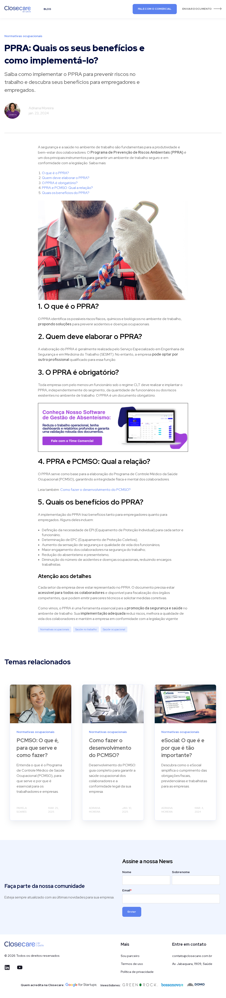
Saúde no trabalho (86, 629)
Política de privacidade (137, 972)
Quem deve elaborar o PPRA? (65, 177)
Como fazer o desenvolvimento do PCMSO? (110, 748)
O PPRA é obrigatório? (60, 183)
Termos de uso (132, 964)
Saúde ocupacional (114, 629)
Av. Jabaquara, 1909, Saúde (192, 964)
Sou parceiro (130, 956)
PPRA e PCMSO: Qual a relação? (67, 187)
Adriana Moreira (41, 108)
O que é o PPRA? (55, 173)
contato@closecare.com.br (192, 956)
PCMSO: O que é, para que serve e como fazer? (38, 748)
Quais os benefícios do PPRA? (65, 192)
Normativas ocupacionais (54, 629)
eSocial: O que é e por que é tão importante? (182, 748)
